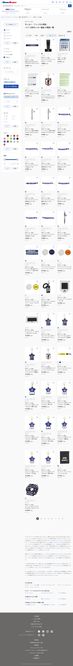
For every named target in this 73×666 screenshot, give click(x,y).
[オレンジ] (58, 261)
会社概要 (36, 655)
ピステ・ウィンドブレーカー (55, 565)
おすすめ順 (28, 35)
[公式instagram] (47, 631)
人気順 (36, 35)
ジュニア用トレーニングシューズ (54, 542)
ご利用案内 (36, 616)
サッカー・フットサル (11, 17)
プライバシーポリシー (35, 647)
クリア (7, 43)
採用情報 (35, 658)
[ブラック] (42, 53)
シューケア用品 (48, 556)
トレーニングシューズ (60, 540)
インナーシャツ (43, 565)
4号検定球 (28, 573)
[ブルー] (25, 53)
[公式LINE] (43, 635)
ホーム (3, 17)
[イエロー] (25, 295)
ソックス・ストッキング (39, 567)
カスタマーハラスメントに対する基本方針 (35, 650)
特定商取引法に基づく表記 (36, 642)
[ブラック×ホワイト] (42, 88)
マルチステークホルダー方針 (36, 653)
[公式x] (39, 631)
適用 (15, 43)
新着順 (42, 35)
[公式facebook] (43, 631)
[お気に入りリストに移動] (63, 2)
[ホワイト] (62, 362)
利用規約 (36, 640)
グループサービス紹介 (36, 626)
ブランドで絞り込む (12, 86)
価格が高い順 (61, 35)
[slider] (5, 159)
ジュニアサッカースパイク (61, 548)
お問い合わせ (36, 621)
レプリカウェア (45, 575)
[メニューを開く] (70, 2)
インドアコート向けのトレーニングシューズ (55, 554)
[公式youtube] (52, 631)
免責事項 (36, 645)
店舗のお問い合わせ (35, 624)
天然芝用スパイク (50, 544)
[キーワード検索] (70, 5)
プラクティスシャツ (57, 563)
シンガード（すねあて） (57, 573)
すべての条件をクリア (11, 24)
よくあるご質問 (36, 618)
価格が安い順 (52, 35)
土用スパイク (38, 546)
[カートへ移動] (67, 2)
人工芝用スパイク (65, 544)
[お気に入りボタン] (37, 40)
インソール (43, 557)
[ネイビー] (60, 362)
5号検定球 (63, 571)
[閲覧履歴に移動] (60, 2)
